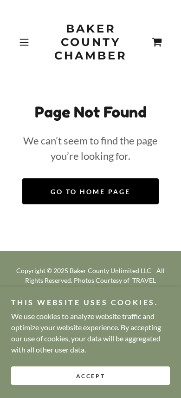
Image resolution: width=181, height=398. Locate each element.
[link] (90, 42)
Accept (90, 375)
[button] (26, 42)
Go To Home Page (90, 192)
